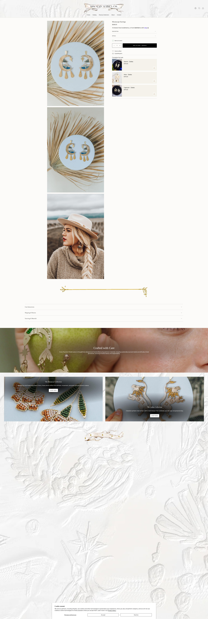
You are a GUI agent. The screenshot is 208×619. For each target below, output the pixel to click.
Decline (136, 615)
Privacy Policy (112, 610)
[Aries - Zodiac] (117, 78)
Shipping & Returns (30, 313)
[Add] (154, 68)
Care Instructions (29, 307)
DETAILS (114, 35)
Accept (103, 615)
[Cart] (203, 8)
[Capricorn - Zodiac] (117, 91)
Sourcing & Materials (30, 318)
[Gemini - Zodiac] (117, 65)
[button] (94, 15)
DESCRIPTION (115, 31)
